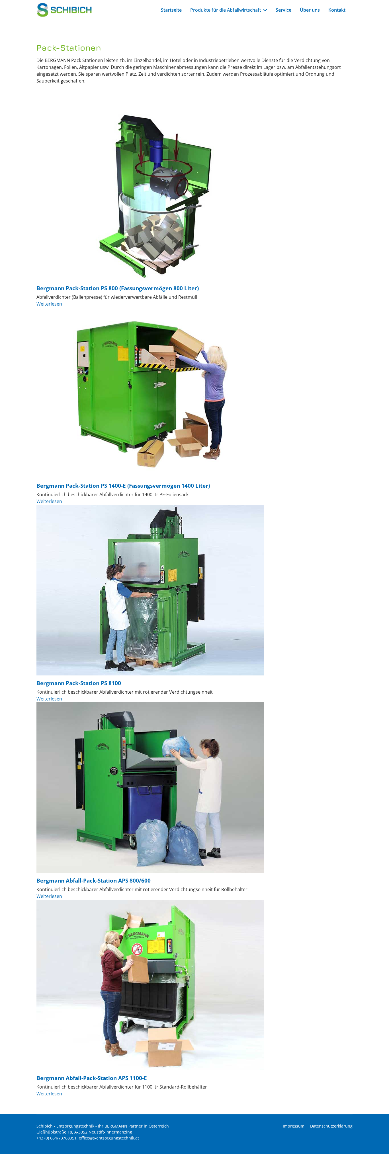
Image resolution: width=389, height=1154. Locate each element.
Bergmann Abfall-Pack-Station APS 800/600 (93, 880)
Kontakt (336, 10)
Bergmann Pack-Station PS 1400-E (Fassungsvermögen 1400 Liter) (123, 485)
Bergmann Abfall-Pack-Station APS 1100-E (91, 1078)
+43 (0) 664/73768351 (56, 1138)
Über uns (310, 10)
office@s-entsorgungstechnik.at (109, 1138)
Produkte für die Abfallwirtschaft (225, 10)
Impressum (293, 1126)
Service (283, 10)
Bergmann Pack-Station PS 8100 (78, 683)
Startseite (171, 10)
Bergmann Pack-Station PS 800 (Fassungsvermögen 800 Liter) (117, 288)
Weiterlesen (49, 304)
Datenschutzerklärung (331, 1126)
